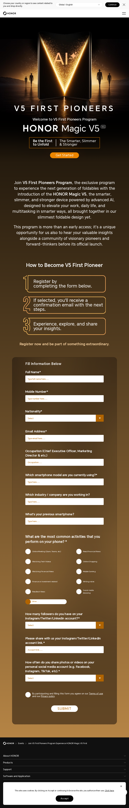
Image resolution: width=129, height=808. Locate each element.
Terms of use (96, 693)
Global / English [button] (66, 5)
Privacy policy (48, 696)
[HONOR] (10, 743)
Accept (65, 798)
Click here (109, 791)
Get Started (64, 155)
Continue (112, 5)
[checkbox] (50, 551)
